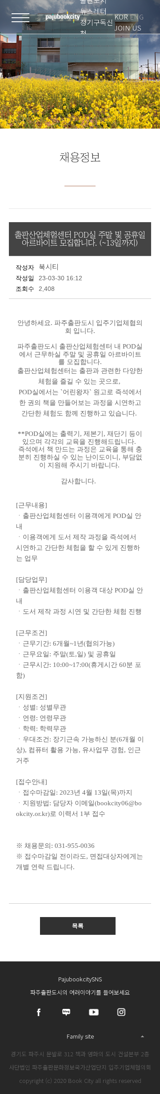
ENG (137, 16)
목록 (78, 925)
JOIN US (127, 27)
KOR (121, 16)
